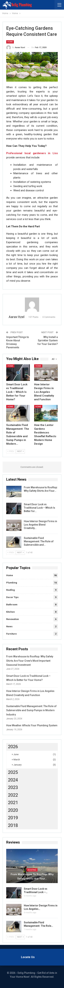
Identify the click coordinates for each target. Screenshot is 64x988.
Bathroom (11, 604)
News (9, 626)
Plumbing (11, 582)
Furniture (11, 633)
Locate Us (28, 957)
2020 (13, 810)
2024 (13, 780)
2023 (13, 787)
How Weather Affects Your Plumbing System (31, 725)
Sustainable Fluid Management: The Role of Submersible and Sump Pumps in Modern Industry (31, 710)
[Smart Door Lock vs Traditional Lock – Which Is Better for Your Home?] (18, 372)
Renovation (12, 619)
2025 (13, 772)
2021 (13, 802)
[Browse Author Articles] (32, 305)
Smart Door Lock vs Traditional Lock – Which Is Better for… (39, 508)
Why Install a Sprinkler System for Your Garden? (48, 340)
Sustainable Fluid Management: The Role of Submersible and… (39, 541)
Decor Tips (12, 597)
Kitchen (10, 612)
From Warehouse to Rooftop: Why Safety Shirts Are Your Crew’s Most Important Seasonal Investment (29, 660)
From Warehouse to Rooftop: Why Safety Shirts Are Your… (32, 876)
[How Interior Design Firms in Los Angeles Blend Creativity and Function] (46, 372)
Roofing (10, 590)
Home (10, 42)
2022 (13, 795)
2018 (13, 825)
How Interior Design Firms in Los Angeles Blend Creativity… (40, 524)
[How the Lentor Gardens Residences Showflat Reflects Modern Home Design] (46, 413)
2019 (13, 817)
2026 (13, 746)
